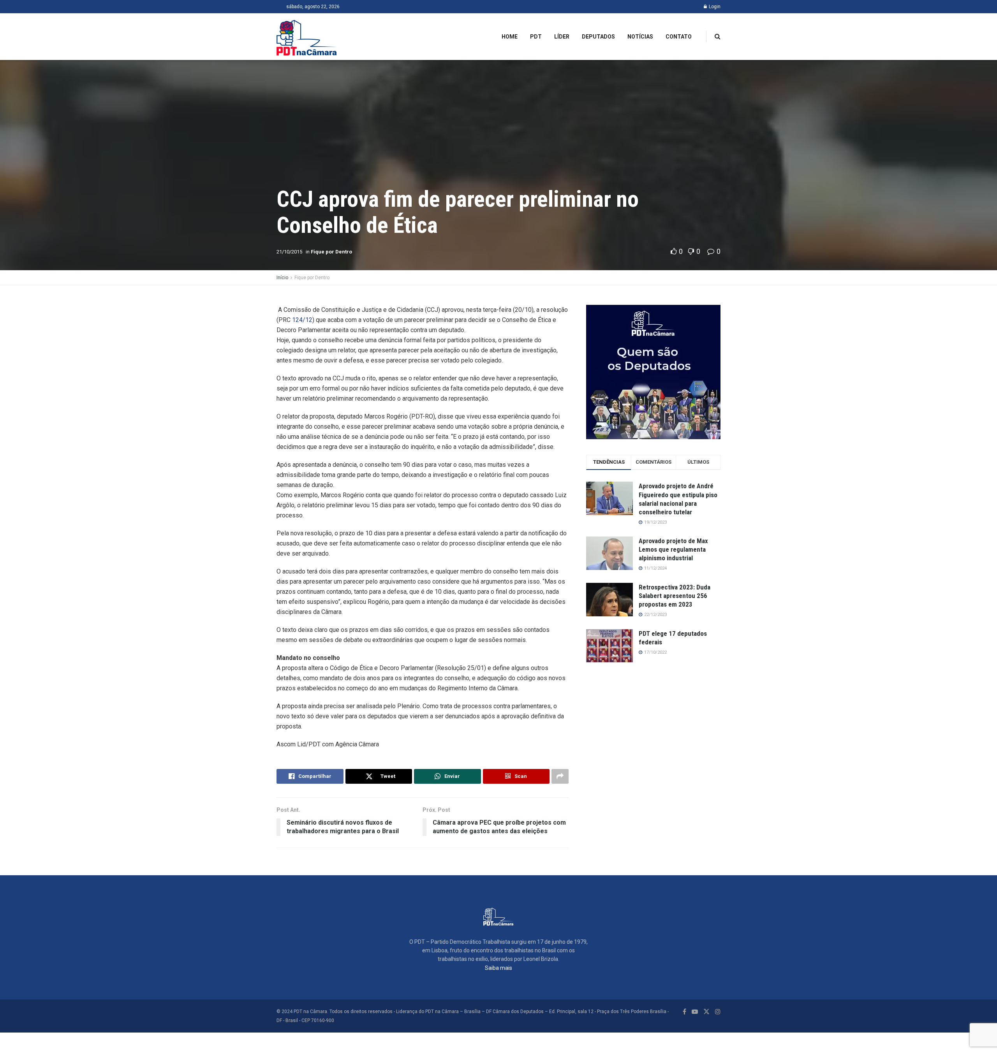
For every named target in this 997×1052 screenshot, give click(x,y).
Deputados (598, 36)
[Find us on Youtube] (695, 1011)
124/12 (301, 320)
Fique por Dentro (331, 252)
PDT (536, 36)
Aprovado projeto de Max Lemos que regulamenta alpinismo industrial (673, 549)
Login (714, 6)
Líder (561, 36)
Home (510, 36)
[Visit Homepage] (307, 36)
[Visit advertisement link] (653, 372)
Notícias (640, 36)
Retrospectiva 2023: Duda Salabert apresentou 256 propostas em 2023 (674, 595)
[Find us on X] (706, 1011)
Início (282, 277)
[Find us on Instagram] (717, 1011)
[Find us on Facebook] (684, 1011)
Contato (679, 36)
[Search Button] (717, 36)
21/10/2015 (289, 252)
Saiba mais (498, 968)
